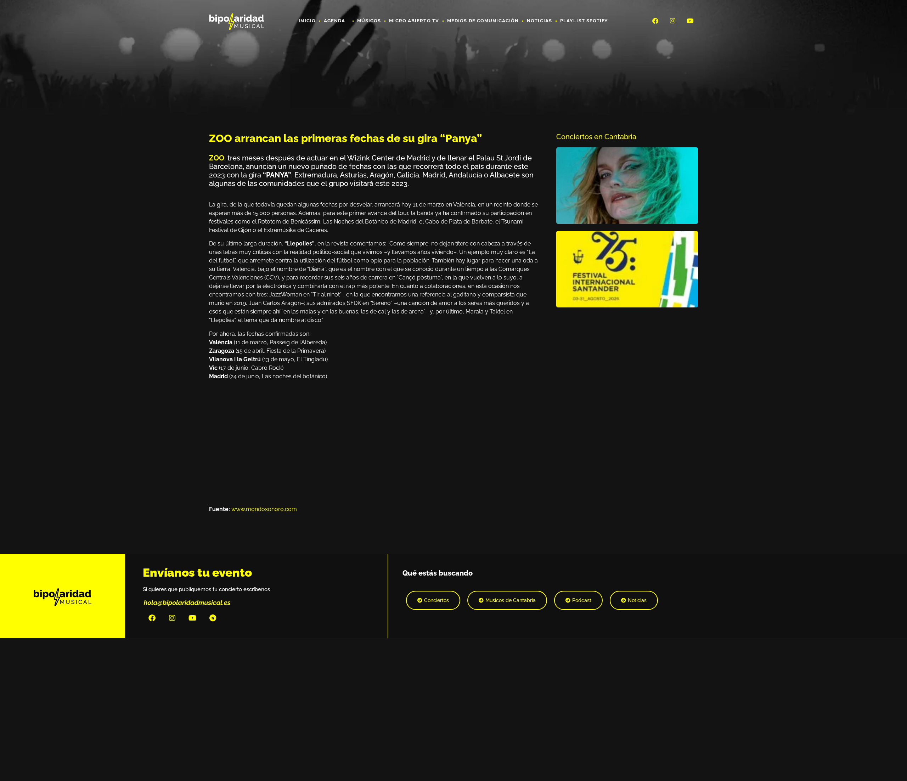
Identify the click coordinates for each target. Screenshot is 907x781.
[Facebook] (655, 20)
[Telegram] (212, 618)
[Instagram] (673, 20)
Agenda (334, 20)
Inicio (307, 20)
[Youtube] (690, 20)
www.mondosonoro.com (264, 509)
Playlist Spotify (584, 20)
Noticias (539, 20)
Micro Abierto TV (414, 20)
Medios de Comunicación (483, 20)
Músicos (369, 20)
